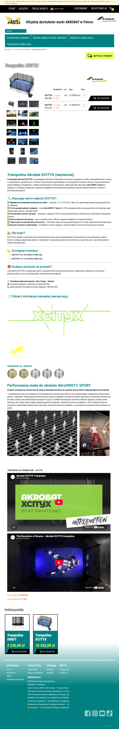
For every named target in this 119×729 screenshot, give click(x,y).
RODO (9, 676)
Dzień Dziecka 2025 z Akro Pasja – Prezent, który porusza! (48, 688)
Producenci (64, 669)
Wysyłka (50, 673)
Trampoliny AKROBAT (18, 37)
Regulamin (11, 673)
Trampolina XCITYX (43, 637)
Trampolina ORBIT (15, 637)
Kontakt (50, 669)
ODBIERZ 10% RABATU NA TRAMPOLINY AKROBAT (48, 698)
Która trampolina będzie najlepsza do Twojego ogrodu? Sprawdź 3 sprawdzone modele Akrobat (48, 694)
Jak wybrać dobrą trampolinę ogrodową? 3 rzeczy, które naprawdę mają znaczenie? (48, 691)
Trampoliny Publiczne (19, 44)
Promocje (63, 673)
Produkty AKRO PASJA (81, 37)
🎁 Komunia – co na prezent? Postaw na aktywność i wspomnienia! (48, 707)
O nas (9, 669)
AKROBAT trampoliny (36, 684)
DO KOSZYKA (103, 98)
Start (9, 50)
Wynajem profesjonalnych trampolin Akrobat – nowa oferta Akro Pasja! (48, 704)
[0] (110, 10)
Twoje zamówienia (35, 673)
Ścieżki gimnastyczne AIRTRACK (50, 37)
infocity (109, 725)
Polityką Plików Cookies (55, 1)
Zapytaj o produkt (103, 55)
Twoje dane (32, 669)
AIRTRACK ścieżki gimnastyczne (41, 681)
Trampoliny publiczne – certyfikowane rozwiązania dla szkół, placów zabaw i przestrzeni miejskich (48, 701)
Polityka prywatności (15, 679)
